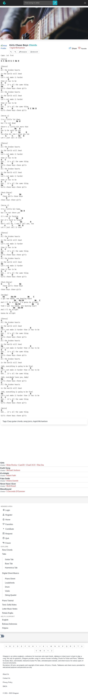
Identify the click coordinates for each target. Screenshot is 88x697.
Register (8, 515)
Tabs (4, 554)
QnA (7, 538)
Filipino (5, 628)
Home (7, 520)
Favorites (9, 524)
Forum (8, 543)
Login (7, 510)
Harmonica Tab (11, 568)
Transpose (23, 52)
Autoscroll (34, 52)
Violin (7, 591)
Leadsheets (10, 583)
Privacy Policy (7, 682)
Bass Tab (9, 564)
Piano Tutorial (8, 601)
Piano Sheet (10, 579)
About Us (6, 674)
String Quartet (10, 595)
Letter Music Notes (9, 609)
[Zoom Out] (11, 52)
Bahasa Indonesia (9, 624)
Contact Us (6, 678)
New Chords (7, 550)
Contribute (9, 529)
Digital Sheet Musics (10, 573)
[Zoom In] (15, 52)
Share (74, 48)
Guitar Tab (9, 559)
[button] (85, 3)
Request (8, 534)
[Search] (55, 3)
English (5, 620)
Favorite (84, 48)
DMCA (5, 686)
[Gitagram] (4, 3)
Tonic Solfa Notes (9, 605)
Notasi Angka (7, 613)
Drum (7, 587)
